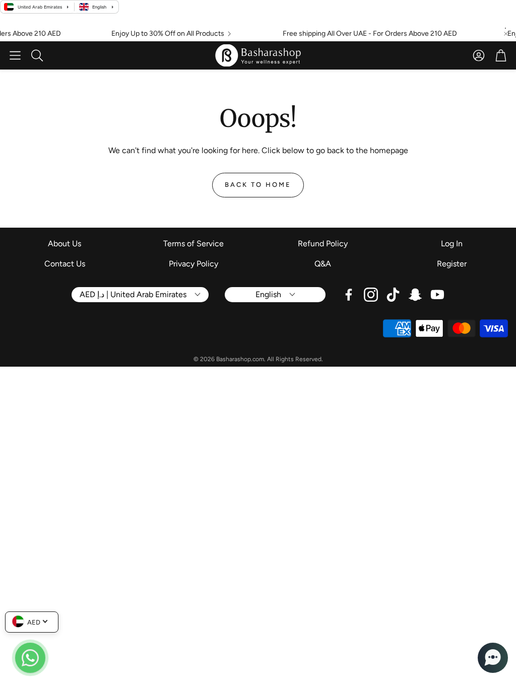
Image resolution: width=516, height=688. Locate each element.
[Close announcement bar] (505, 33)
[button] (15, 55)
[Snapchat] (415, 295)
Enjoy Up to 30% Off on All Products (160, 33)
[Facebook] (349, 295)
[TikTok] (393, 295)
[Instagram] (371, 295)
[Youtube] (437, 295)
